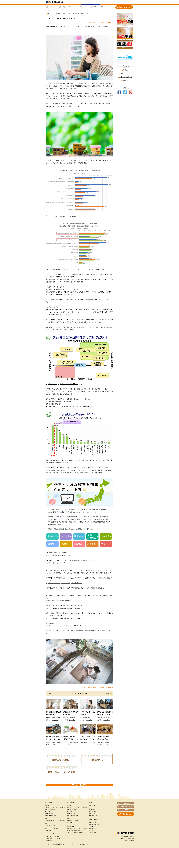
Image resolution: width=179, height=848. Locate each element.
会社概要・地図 (92, 822)
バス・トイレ (49, 820)
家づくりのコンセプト (94, 813)
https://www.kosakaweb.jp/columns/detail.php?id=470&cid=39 (64, 583)
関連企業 (91, 830)
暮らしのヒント (126, 73)
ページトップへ (49, 844)
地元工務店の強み (61, 760)
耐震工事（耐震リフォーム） (52, 836)
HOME (50, 13)
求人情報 (91, 828)
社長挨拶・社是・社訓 (94, 824)
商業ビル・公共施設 (50, 809)
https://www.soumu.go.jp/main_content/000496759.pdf (62, 384)
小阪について (97, 760)
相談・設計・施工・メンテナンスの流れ (77, 828)
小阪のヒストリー (93, 826)
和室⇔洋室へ (49, 830)
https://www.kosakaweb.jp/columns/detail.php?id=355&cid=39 (64, 625)
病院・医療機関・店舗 (50, 815)
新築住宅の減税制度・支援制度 (75, 830)
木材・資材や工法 (93, 815)
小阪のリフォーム (50, 803)
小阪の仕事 (71, 803)
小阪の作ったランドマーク (73, 820)
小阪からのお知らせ (125, 77)
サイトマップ (66, 844)
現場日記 (125, 80)
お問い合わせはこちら (124, 7)
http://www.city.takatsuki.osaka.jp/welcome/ (58, 600)
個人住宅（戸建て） (50, 805)
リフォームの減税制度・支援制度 (75, 832)
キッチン (55, 820)
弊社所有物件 (70, 822)
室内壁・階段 (62, 820)
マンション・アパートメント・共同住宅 (55, 807)
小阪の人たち (92, 805)
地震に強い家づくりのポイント (53, 838)
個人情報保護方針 (57, 844)
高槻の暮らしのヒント (60, 13)
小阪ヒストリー (71, 818)
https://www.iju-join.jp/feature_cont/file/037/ (59, 555)
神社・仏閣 (47, 811)
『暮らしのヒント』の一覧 (79, 693)
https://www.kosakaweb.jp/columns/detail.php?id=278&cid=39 (64, 618)
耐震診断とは (49, 840)
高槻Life (125, 70)
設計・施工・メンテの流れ (61, 772)
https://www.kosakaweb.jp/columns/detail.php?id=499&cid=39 (64, 608)
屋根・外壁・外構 (50, 825)
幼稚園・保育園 (49, 813)
